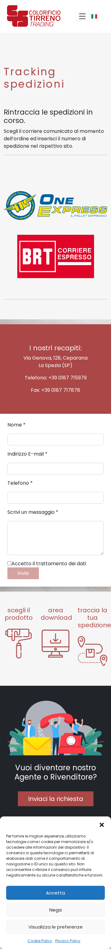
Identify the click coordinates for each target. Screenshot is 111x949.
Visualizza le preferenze (55, 927)
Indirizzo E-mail (27, 453)
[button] (102, 824)
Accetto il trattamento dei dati (48, 563)
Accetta (55, 893)
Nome (16, 424)
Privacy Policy (67, 940)
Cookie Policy (39, 940)
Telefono (20, 483)
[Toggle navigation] (82, 16)
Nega (55, 910)
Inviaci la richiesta (55, 798)
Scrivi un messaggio (32, 512)
